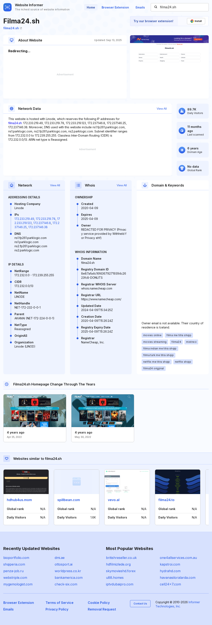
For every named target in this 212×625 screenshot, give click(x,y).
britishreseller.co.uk (121, 558)
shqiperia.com (14, 564)
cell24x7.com (170, 584)
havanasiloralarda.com (177, 577)
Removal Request (102, 609)
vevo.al (113, 500)
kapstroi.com (170, 564)
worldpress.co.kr (68, 571)
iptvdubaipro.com (119, 584)
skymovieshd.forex (121, 571)
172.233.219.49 (24, 218)
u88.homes (115, 577)
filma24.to (166, 500)
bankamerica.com (69, 577)
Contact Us (140, 603)
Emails (140, 7)
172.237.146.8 (42, 223)
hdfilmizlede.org (118, 564)
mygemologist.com (18, 584)
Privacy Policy (57, 609)
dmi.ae (60, 558)
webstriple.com (15, 577)
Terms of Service (59, 603)
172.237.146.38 (38, 227)
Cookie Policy (99, 603)
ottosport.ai (63, 564)
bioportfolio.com (16, 558)
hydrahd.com (170, 571)
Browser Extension (115, 7)
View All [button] (162, 108)
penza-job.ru (13, 571)
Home (91, 7)
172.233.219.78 (45, 218)
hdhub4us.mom (19, 500)
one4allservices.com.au (178, 558)
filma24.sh (11, 28)
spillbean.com (68, 500)
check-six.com (66, 584)
